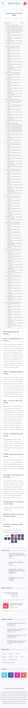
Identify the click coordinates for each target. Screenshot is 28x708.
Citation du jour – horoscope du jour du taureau (14, 65)
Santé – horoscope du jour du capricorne (14, 257)
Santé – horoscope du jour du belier (14, 29)
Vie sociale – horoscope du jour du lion (14, 132)
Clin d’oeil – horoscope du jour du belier (14, 44)
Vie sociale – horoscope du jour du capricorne (15, 265)
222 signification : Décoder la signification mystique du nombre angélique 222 (17, 571)
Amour (4, 653)
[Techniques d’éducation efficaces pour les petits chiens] (3, 625)
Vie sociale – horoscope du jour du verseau (15, 291)
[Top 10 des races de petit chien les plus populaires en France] (3, 637)
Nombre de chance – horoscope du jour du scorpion (14, 217)
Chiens (11, 656)
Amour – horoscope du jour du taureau (13, 48)
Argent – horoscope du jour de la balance (14, 174)
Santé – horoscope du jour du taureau (13, 54)
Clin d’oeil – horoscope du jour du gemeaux (14, 97)
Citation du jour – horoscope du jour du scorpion (14, 215)
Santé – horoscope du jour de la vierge (14, 150)
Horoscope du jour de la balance (13, 169)
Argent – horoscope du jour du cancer (13, 103)
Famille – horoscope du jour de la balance (14, 183)
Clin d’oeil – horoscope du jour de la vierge (14, 167)
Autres (17, 653)
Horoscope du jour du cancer (12, 99)
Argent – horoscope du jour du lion (14, 126)
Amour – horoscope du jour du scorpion (13, 198)
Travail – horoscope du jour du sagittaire (13, 233)
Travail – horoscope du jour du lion (14, 128)
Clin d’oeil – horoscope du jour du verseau (15, 300)
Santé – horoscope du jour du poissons (14, 310)
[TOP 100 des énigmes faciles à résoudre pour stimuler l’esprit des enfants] (3, 642)
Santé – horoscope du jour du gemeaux (13, 80)
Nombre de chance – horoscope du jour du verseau (15, 297)
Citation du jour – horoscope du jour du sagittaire (14, 241)
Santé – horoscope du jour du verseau (14, 283)
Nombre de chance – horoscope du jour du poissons (15, 324)
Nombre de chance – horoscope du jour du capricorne (15, 270)
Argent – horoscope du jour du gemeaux (13, 78)
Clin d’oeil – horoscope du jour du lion (14, 141)
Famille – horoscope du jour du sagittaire (13, 236)
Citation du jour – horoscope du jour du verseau (15, 294)
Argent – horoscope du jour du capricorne (14, 254)
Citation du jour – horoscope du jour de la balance (14, 188)
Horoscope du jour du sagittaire (12, 222)
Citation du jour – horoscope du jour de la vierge (14, 162)
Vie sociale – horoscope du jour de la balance (15, 185)
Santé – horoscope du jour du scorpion (13, 204)
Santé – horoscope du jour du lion (14, 127)
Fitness (5, 659)
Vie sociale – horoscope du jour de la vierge (15, 159)
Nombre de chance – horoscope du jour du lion (14, 138)
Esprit (22, 656)
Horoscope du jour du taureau (12, 46)
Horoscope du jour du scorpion (12, 196)
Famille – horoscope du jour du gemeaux (13, 86)
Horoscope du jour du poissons (13, 302)
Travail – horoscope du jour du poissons (14, 312)
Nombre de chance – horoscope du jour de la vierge (14, 164)
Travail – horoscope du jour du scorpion (13, 206)
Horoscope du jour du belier (12, 25)
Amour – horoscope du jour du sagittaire (13, 225)
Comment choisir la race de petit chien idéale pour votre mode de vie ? (16, 630)
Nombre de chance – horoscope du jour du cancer (14, 118)
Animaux (11, 653)
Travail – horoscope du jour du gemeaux (13, 83)
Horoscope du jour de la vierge (12, 142)
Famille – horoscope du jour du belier (13, 33)
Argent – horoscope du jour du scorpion (13, 201)
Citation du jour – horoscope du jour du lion (14, 135)
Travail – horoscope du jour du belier (15, 30)
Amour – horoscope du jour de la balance (14, 171)
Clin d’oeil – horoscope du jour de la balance (14, 194)
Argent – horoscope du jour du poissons (14, 307)
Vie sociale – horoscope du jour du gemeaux (14, 89)
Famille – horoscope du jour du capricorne (14, 262)
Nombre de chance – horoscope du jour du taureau (14, 68)
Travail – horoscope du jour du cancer (13, 107)
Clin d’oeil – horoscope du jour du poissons (15, 326)
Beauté (5, 656)
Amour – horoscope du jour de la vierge (14, 145)
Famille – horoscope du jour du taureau (13, 59)
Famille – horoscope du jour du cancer (13, 110)
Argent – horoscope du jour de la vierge (14, 148)
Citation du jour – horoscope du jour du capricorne (15, 268)
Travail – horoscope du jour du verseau (14, 286)
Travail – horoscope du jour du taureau (13, 57)
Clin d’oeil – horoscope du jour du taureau (14, 70)
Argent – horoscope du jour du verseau (14, 280)
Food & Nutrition (13, 659)
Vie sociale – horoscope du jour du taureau (14, 62)
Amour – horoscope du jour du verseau (14, 278)
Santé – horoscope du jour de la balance (14, 177)
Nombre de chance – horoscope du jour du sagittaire (14, 244)
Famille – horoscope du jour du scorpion (13, 209)
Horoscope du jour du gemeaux (12, 72)
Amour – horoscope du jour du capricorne (14, 251)
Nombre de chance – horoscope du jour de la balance (14, 191)
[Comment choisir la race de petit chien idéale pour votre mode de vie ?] (3, 631)
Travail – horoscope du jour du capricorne (14, 259)
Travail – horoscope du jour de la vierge (14, 153)
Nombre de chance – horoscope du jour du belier (14, 41)
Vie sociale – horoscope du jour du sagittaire (14, 238)
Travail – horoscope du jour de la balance (14, 180)
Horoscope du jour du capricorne (14, 249)
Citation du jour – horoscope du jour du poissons (15, 321)
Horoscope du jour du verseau (13, 275)
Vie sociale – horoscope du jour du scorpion (14, 212)
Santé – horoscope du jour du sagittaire (13, 230)
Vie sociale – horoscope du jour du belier (14, 36)
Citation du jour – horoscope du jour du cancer (14, 115)
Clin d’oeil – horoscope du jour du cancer (14, 121)
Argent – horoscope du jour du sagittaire (13, 227)
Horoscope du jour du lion (11, 123)
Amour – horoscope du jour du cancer (15, 100)
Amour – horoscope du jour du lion (14, 124)
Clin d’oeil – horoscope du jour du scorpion (14, 220)
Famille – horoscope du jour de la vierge (14, 156)
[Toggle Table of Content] (21, 23)
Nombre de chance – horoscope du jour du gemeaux (14, 94)
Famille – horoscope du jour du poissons (14, 315)
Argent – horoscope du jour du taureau (13, 51)
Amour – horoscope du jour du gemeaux (13, 75)
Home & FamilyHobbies (9, 662)
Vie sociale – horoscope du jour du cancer (14, 112)
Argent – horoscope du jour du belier (15, 28)
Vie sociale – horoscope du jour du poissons (15, 318)
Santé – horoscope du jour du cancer (15, 105)
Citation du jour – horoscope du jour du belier (14, 38)
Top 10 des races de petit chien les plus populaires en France (16, 636)
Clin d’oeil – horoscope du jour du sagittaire (14, 247)
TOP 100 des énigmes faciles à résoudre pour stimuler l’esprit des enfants (17, 555)
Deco (17, 656)
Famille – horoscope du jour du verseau (14, 289)
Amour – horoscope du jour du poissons (14, 304)
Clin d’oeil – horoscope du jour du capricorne (15, 273)
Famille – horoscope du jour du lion (14, 130)
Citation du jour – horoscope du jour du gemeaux (14, 91)
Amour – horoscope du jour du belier (15, 26)
